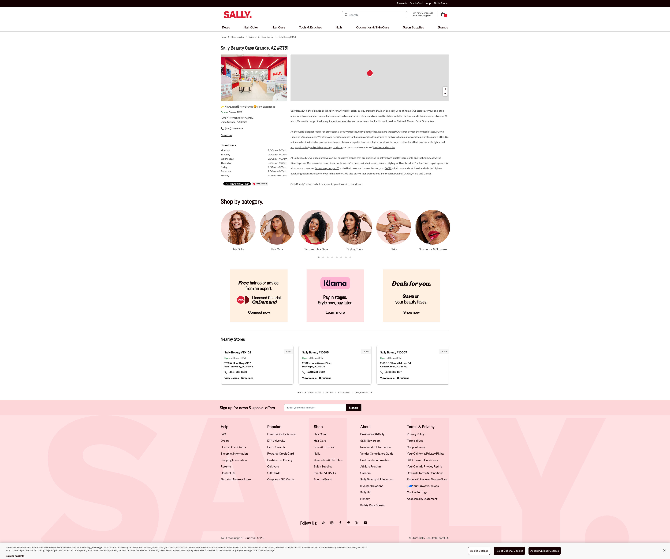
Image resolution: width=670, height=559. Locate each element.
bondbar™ (410, 163)
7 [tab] (346, 257)
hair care (313, 116)
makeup (363, 116)
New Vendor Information (375, 447)
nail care (353, 116)
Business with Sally (372, 434)
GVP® (388, 168)
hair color (366, 142)
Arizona (252, 37)
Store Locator (238, 37)
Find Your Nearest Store (236, 479)
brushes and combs (384, 147)
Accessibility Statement (422, 498)
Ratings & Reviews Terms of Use (427, 479)
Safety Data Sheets (372, 505)
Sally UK (365, 492)
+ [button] (445, 89)
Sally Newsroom (370, 440)
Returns (226, 466)
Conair (427, 173)
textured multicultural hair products (409, 142)
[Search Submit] (346, 14)
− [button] (445, 93)
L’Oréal (407, 173)
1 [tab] (319, 257)
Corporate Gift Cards (280, 479)
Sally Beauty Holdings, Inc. (376, 479)
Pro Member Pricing (279, 460)
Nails (317, 453)
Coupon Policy (416, 447)
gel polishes (316, 147)
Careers (365, 473)
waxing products (333, 147)
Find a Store (440, 3)
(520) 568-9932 (316, 372)
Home (223, 37)
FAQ (223, 434)
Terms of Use (415, 440)
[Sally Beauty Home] (238, 14)
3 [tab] (328, 257)
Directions (247, 377)
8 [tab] (350, 257)
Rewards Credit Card (280, 453)
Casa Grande (267, 37)
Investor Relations (371, 486)
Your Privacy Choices (425, 486)
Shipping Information (234, 460)
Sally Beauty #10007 (393, 352)
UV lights (435, 142)
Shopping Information (234, 453)
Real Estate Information (375, 460)
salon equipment (328, 121)
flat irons (425, 116)
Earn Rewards (276, 447)
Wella (415, 173)
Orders (225, 440)
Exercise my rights (15, 555)
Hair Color (320, 434)
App (428, 3)
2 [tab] (323, 257)
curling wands (411, 116)
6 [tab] (341, 257)
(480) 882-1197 (393, 372)
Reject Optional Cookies (509, 550)
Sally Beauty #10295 (315, 352)
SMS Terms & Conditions (422, 460)
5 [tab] (337, 257)
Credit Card (416, 3)
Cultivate (273, 466)
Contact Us (228, 473)
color (326, 116)
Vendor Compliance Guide (376, 453)
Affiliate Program (371, 466)
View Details (231, 377)
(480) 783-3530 (238, 372)
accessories (344, 121)
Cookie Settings (417, 492)
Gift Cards (273, 473)
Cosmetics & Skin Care (328, 460)
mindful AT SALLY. (325, 473)
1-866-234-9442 (254, 538)
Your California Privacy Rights (425, 453)
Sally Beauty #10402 (237, 352)
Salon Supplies (323, 466)
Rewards (402, 3)
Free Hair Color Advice (281, 434)
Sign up (353, 407)
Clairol (399, 173)
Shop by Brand (323, 479)
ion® (349, 163)
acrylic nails (301, 147)
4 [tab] (332, 257)
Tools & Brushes (324, 447)
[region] (335, 551)
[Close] (664, 550)
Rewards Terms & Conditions (425, 473)
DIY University (276, 440)
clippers (439, 116)
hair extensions (380, 142)
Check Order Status (233, 447)
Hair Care (320, 440)
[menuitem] (226, 27)
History (365, 498)
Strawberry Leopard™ (327, 168)
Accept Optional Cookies (544, 550)
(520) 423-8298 (234, 128)
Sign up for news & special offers (247, 408)
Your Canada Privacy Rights (424, 466)
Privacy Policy (416, 434)
